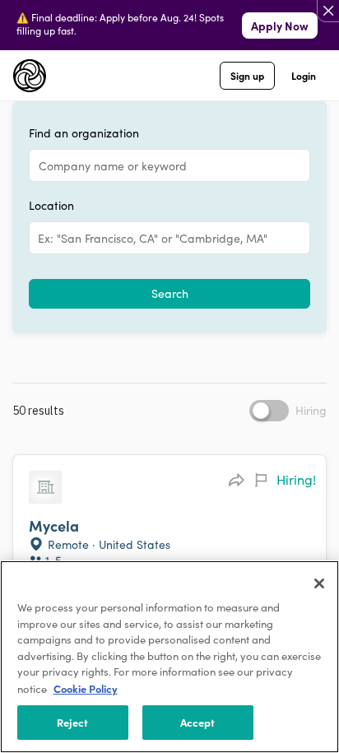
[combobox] (39, 238)
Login (303, 75)
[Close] (319, 583)
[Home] (29, 75)
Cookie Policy (85, 688)
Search (169, 293)
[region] (169, 656)
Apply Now (280, 25)
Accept (198, 722)
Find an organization (84, 133)
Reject (73, 722)
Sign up (247, 75)
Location (51, 205)
